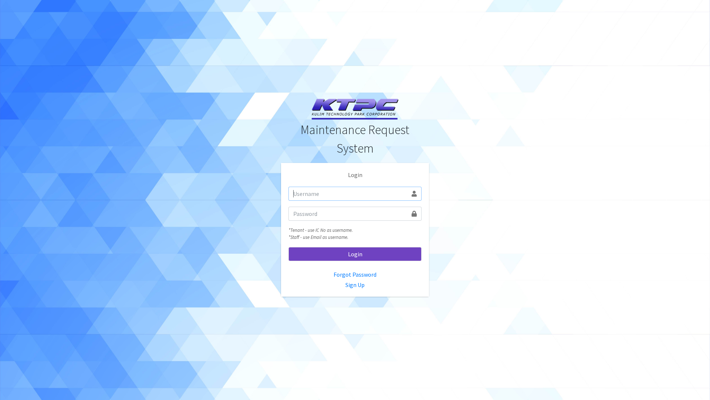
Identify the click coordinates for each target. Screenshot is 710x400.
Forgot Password (355, 274)
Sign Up (355, 285)
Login (355, 254)
